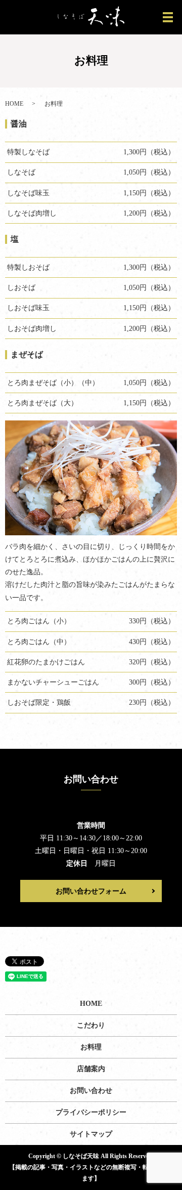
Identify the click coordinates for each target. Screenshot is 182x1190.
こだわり (91, 1025)
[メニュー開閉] (168, 17)
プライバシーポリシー (91, 1112)
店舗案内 (91, 1069)
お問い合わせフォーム (91, 891)
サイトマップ (91, 1134)
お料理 (91, 1047)
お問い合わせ (91, 1090)
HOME (14, 103)
